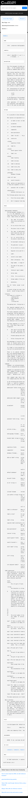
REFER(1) (5, 35)
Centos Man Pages (7, 18)
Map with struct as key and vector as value (12, 792)
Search (24, 8)
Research (22, 18)
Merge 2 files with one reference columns (12, 788)
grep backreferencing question (9, 779)
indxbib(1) (10, 749)
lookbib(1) (16, 749)
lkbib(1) (22, 749)
